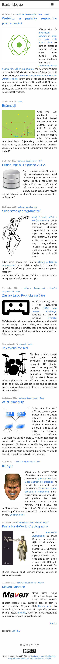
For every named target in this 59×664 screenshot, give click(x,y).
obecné (22, 344)
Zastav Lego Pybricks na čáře (23, 295)
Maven (41, 583)
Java (40, 14)
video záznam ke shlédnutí (39, 482)
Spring (47, 14)
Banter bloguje (12, 4)
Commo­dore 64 (17, 515)
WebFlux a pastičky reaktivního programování (29, 20)
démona (22, 613)
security (46, 522)
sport (20, 101)
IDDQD (7, 466)
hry (38, 462)
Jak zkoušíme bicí (15, 348)
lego (18, 291)
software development (26, 14)
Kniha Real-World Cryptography (25, 526)
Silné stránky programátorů (21, 211)
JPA (40, 161)
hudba (30, 344)
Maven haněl (45, 606)
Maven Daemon (13, 587)
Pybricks (52, 318)
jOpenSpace (44, 478)
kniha (38, 522)
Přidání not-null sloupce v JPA (23, 165)
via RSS (16, 631)
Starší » (53, 623)
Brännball (9, 105)
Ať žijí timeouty (13, 402)
